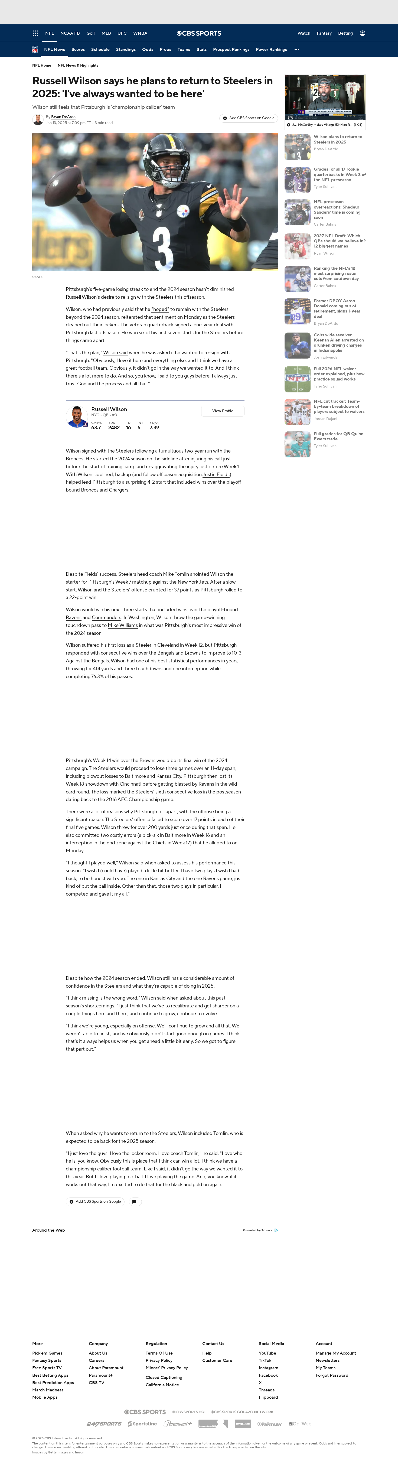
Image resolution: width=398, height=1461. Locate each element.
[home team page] (85, 424)
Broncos (74, 459)
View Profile (222, 411)
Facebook (268, 1375)
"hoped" (160, 309)
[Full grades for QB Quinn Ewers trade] (298, 444)
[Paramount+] (178, 1422)
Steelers (165, 297)
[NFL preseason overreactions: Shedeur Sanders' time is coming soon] (298, 212)
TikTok (265, 1360)
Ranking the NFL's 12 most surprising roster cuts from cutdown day (336, 273)
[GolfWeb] (300, 1424)
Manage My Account (336, 1353)
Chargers (118, 490)
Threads (267, 1390)
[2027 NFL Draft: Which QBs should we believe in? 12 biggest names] (298, 246)
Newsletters (328, 1360)
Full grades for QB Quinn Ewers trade (338, 436)
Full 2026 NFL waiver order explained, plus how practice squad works (339, 374)
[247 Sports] (104, 1423)
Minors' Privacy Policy (167, 1368)
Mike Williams (123, 625)
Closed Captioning (164, 1377)
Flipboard (268, 1397)
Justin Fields (216, 474)
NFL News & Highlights (78, 65)
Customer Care (217, 1360)
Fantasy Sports (46, 1360)
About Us (98, 1353)
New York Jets (193, 582)
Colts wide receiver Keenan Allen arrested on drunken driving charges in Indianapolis (339, 342)
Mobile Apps (44, 1397)
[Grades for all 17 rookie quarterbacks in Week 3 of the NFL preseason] (298, 180)
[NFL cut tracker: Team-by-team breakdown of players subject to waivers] (298, 412)
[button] (297, 49)
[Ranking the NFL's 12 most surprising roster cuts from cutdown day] (298, 279)
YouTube (267, 1353)
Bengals (165, 653)
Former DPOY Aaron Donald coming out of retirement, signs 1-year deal (337, 308)
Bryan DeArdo (63, 117)
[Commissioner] (213, 1421)
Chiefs (160, 843)
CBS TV (96, 1382)
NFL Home (41, 65)
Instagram (268, 1368)
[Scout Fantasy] (269, 1423)
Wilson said (115, 353)
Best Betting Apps (50, 1375)
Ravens (73, 617)
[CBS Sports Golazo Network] (242, 1411)
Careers (96, 1360)
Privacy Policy (159, 1360)
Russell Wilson (109, 409)
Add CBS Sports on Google (252, 118)
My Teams (325, 1368)
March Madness (47, 1390)
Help (207, 1353)
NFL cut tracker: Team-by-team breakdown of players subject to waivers (339, 406)
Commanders (106, 617)
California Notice (162, 1385)
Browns (193, 653)
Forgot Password (332, 1375)
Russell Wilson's (83, 297)
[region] (325, 97)
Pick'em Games (47, 1353)
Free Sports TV (47, 1368)
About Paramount (106, 1368)
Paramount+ (101, 1375)
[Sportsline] (142, 1423)
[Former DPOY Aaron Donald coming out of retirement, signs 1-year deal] (298, 311)
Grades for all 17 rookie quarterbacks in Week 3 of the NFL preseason (340, 174)
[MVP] (243, 1421)
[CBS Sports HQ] (188, 1411)
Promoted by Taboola (257, 1230)
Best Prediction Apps (53, 1382)
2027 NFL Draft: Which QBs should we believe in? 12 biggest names (340, 241)
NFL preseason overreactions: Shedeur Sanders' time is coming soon (337, 209)
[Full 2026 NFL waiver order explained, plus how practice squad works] (298, 379)
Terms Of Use (159, 1353)
